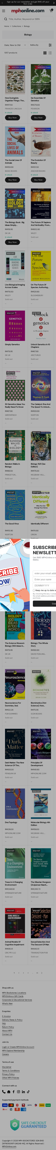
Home (6, 26)
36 (37, 973)
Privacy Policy (8, 1074)
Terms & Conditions (11, 1070)
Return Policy (8, 1027)
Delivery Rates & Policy (12, 1020)
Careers (5, 1054)
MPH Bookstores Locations (14, 993)
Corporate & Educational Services (17, 1000)
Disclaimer (6, 1067)
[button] (51, 11)
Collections (16, 26)
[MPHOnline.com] (28, 11)
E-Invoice (6, 1016)
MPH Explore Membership (13, 1050)
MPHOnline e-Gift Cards (12, 996)
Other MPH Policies (10, 1077)
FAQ (4, 1023)
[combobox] (28, 19)
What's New (7, 1003)
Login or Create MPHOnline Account (18, 1047)
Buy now (12, 117)
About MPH (7, 1030)
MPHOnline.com (9, 1146)
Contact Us (7, 1034)
